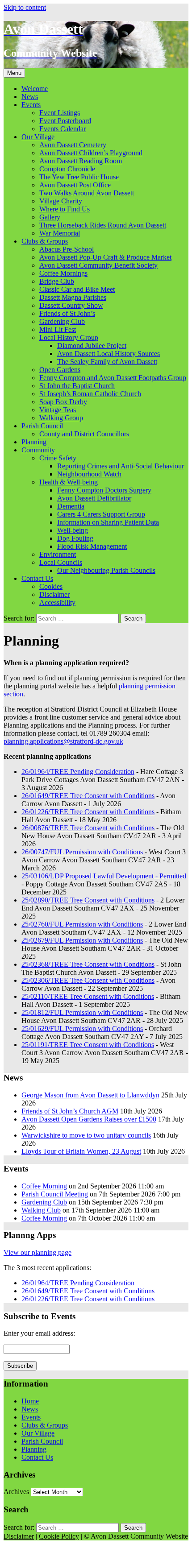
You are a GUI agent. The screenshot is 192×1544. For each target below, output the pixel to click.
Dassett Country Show (71, 305)
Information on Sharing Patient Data (108, 522)
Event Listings (59, 112)
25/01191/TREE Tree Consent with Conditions (87, 1044)
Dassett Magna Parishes (72, 297)
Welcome (34, 88)
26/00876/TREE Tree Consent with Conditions (87, 828)
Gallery (49, 217)
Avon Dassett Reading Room (80, 161)
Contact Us (37, 578)
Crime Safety (57, 458)
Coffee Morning (44, 1186)
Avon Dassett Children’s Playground (90, 153)
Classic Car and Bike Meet (77, 289)
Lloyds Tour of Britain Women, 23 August (81, 1151)
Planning (33, 442)
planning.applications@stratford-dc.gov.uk (63, 741)
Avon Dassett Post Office (75, 185)
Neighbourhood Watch (89, 474)
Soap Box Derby (63, 402)
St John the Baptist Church (77, 385)
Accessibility (57, 602)
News (29, 96)
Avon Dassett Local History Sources (108, 353)
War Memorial (59, 233)
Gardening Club (62, 321)
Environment (57, 554)
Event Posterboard (65, 120)
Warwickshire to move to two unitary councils (86, 1135)
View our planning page (37, 1252)
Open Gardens (59, 369)
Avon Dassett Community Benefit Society (98, 265)
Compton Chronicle (67, 169)
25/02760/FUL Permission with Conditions (82, 924)
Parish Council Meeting (54, 1194)
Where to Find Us (64, 209)
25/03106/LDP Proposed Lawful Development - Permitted (103, 876)
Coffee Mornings (63, 273)
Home (30, 1401)
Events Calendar (62, 128)
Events (31, 104)
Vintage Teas (57, 410)
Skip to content (25, 7)
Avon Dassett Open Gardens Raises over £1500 (88, 1119)
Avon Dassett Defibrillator (94, 498)
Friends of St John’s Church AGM (69, 1111)
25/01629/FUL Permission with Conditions (82, 1028)
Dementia (70, 506)
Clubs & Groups (44, 241)
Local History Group (68, 337)
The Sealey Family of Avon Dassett (107, 361)
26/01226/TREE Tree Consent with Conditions (87, 811)
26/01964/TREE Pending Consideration (77, 771)
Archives (16, 1491)
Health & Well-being (68, 482)
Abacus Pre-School (66, 249)
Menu (14, 73)
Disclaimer (54, 594)
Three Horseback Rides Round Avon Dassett (102, 225)
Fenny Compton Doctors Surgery (104, 490)
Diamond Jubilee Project (91, 345)
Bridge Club (56, 281)
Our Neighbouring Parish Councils (106, 570)
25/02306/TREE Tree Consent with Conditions (87, 980)
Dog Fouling (75, 538)
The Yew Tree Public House (79, 177)
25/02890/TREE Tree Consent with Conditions (87, 900)
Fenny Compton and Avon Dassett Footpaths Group (112, 377)
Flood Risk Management (92, 546)
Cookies (51, 586)
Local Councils (60, 562)
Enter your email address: (39, 1333)
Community (38, 450)
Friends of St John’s (67, 313)
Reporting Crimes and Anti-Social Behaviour (120, 466)
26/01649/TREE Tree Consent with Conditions (87, 795)
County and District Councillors (84, 434)
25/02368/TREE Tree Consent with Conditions (87, 964)
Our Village (37, 137)
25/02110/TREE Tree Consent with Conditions (87, 996)
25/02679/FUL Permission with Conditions (82, 940)
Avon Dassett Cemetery (72, 145)
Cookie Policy (59, 1536)
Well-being (72, 530)
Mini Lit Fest (57, 329)
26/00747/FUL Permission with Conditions (82, 852)
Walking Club (41, 1210)
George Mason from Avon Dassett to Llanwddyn (90, 1095)
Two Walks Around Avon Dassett (86, 193)
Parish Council (42, 426)
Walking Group (61, 418)
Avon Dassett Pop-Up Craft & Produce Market (105, 257)
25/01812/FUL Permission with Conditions (82, 1012)
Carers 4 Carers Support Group (101, 514)
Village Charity (60, 201)
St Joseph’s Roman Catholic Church (90, 393)
